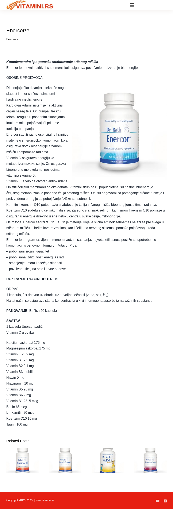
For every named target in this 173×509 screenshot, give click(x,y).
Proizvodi (12, 39)
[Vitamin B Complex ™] (65, 450)
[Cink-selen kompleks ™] (150, 450)
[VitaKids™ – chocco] (108, 450)
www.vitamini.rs (44, 500)
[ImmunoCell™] (22, 450)
